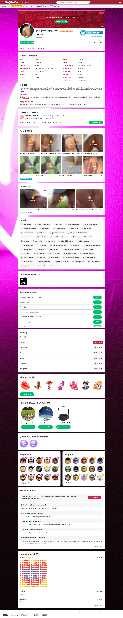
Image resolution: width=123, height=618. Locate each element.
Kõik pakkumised (36, 6)
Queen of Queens (57, 116)
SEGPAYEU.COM (60, 612)
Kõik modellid (6, 6)
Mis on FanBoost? (97, 36)
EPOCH (53, 612)
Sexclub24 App (58, 6)
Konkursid (46, 6)
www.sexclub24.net (22, 612)
